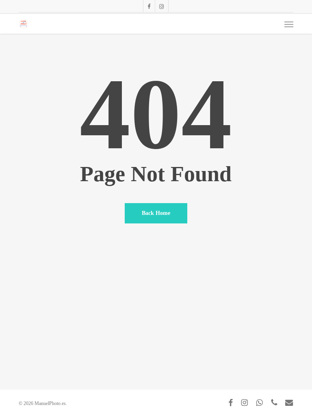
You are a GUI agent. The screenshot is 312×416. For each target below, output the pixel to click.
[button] (288, 24)
